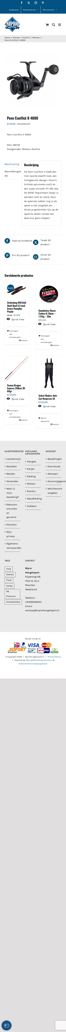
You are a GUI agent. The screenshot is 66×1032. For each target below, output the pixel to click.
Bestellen (11, 466)
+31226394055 (33, 601)
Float (9, 580)
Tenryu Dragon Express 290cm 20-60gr (16, 388)
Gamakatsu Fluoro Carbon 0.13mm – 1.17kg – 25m (47, 313)
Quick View (18, 319)
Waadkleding (33, 498)
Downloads (54, 466)
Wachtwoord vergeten (54, 490)
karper (9, 586)
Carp (8, 569)
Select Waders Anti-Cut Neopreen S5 (48, 397)
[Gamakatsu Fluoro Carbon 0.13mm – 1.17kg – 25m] (48, 294)
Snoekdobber (13, 602)
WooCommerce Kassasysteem (33, 663)
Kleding (31, 476)
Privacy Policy (54, 657)
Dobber (10, 574)
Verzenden (12, 481)
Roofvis (36, 149)
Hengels (31, 461)
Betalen (10, 473)
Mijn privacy (10, 534)
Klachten (11, 524)
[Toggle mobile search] (53, 24)
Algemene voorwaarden (12, 545)
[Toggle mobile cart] (47, 24)
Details (24, 340)
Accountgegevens (54, 481)
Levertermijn (12, 458)
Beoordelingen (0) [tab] (12, 173)
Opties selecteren (45, 419)
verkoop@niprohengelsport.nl (42, 610)
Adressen (53, 473)
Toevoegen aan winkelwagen (13, 334)
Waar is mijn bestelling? (12, 492)
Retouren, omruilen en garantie (11, 511)
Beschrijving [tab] (12, 164)
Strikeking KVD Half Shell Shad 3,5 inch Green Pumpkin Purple (16, 307)
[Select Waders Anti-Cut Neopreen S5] (48, 373)
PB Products (11, 594)
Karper (31, 468)
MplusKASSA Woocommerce (39, 660)
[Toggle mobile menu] (59, 24)
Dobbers (32, 506)
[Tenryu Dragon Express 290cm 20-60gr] (17, 368)
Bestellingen (54, 458)
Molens (26, 149)
